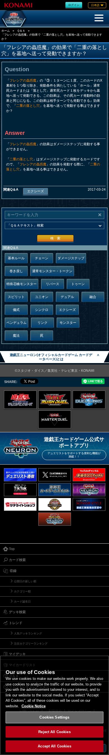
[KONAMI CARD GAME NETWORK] (89, 489)
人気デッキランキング (28, 633)
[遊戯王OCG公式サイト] (20, 400)
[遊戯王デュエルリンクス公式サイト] (89, 400)
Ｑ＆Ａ (21, 30)
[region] (54, 705)
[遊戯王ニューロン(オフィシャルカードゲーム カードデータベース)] (14, 18)
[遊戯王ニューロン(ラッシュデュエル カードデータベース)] (54, 519)
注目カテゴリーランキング (31, 643)
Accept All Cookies (54, 746)
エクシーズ (35, 191)
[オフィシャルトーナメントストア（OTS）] (54, 504)
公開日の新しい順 (25, 581)
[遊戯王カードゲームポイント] (54, 489)
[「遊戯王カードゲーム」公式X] (54, 474)
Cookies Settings (54, 717)
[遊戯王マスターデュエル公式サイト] (54, 419)
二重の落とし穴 (28, 106)
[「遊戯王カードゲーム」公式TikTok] (20, 489)
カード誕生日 (22, 601)
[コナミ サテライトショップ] (20, 504)
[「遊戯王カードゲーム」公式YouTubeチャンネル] (89, 474)
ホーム (5, 30)
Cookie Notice (34, 706)
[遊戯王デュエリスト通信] (20, 474)
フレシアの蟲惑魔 (23, 80)
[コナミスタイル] (89, 504)
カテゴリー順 (22, 591)
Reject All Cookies (54, 732)
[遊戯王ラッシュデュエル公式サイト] (54, 400)
